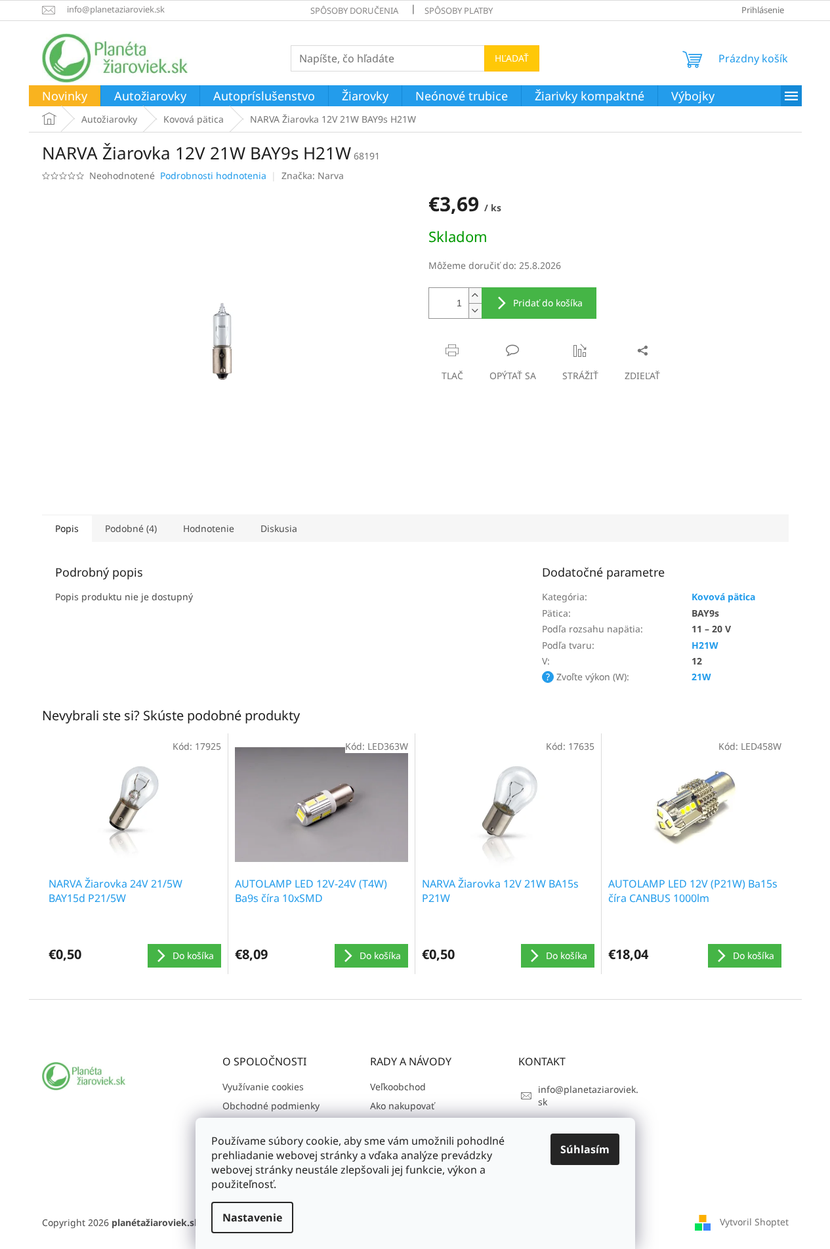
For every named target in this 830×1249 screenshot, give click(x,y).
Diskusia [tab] (278, 528)
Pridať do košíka (548, 303)
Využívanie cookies (263, 1086)
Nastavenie (252, 1217)
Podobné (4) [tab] (131, 528)
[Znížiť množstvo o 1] (475, 310)
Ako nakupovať (402, 1105)
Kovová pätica (723, 596)
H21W (705, 645)
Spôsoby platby (459, 10)
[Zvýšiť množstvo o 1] (475, 295)
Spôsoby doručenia (354, 10)
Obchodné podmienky (271, 1105)
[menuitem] (64, 96)
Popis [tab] (67, 528)
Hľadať (512, 58)
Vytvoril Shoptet (754, 1221)
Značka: (312, 175)
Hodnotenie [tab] (208, 528)
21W (701, 676)
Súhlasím (585, 1149)
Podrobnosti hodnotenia (213, 175)
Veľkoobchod (398, 1086)
